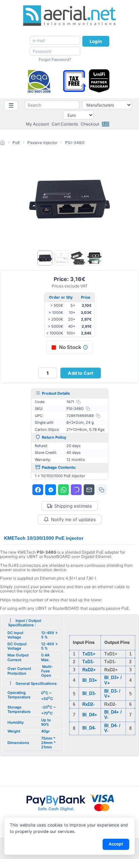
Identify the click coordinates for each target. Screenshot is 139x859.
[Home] (2, 143)
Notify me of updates (73, 519)
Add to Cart (80, 373)
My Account (37, 123)
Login (96, 41)
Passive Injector (42, 142)
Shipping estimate (73, 506)
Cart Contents (65, 123)
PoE (16, 142)
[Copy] (78, 402)
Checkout (90, 123)
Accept (116, 843)
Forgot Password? (55, 59)
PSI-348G (75, 142)
